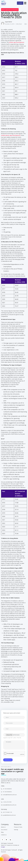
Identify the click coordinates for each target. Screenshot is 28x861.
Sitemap (16, 829)
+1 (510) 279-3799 (6, 802)
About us (3, 827)
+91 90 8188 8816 (7, 788)
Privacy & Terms (18, 827)
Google (3, 847)
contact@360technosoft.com (9, 794)
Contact (20, 3)
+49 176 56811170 (7, 812)
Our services (4, 829)
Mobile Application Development (10, 9)
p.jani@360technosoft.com (9, 815)
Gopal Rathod (8, 21)
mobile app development (16, 42)
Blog (2, 832)
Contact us (3, 834)
